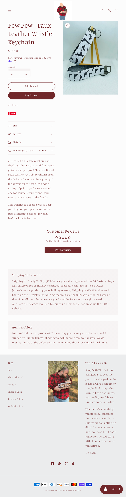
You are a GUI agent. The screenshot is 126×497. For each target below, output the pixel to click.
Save (13, 113)
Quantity (12, 67)
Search (11, 370)
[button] (9, 10)
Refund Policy (15, 406)
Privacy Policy (15, 399)
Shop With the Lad (57, 490)
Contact (12, 384)
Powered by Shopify (73, 490)
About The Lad (15, 377)
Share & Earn (15, 391)
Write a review (63, 249)
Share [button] (15, 105)
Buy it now (31, 95)
